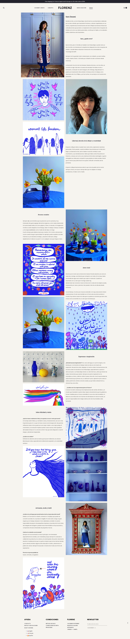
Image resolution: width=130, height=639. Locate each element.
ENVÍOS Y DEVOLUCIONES (31, 625)
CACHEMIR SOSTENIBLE (73, 623)
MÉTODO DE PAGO (51, 623)
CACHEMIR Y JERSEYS (39, 7)
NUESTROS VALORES (72, 625)
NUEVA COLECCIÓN (81, 7)
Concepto (50, 7)
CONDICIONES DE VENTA (52, 625)
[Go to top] (127, 623)
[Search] (4, 8)
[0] (124, 8)
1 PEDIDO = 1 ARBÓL (72, 629)
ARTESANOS (70, 627)
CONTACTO (27, 623)
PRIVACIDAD (49, 627)
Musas (91, 7)
